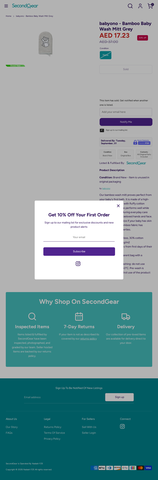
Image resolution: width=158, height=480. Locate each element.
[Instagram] (78, 263)
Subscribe (79, 251)
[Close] (118, 205)
